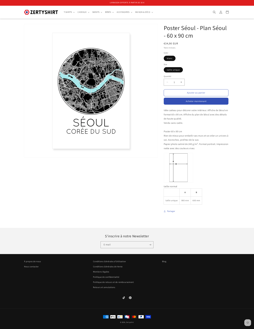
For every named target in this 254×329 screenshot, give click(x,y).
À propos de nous (32, 261)
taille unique (173, 69)
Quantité (167, 76)
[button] (69, 12)
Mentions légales (101, 272)
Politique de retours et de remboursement (113, 282)
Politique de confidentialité (106, 277)
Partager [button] (171, 211)
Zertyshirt (130, 322)
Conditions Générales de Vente (107, 266)
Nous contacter (31, 266)
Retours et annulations (104, 287)
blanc (169, 58)
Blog (164, 261)
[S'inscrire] (150, 244)
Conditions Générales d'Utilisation (109, 261)
